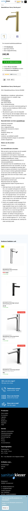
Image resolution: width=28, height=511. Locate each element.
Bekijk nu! (5, 508)
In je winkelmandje (13, 62)
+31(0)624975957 (7, 488)
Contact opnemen (6, 490)
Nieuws (3, 466)
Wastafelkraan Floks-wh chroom (10, 269)
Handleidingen (5, 464)
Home (2, 5)
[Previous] (3, 22)
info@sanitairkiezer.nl (8, 486)
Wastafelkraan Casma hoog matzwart (11, 369)
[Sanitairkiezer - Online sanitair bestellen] (7, 2)
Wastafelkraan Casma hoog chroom (11, 336)
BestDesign (10, 46)
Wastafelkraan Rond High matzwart (11, 303)
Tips (2, 468)
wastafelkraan (20, 121)
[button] (22, 2)
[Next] (24, 22)
